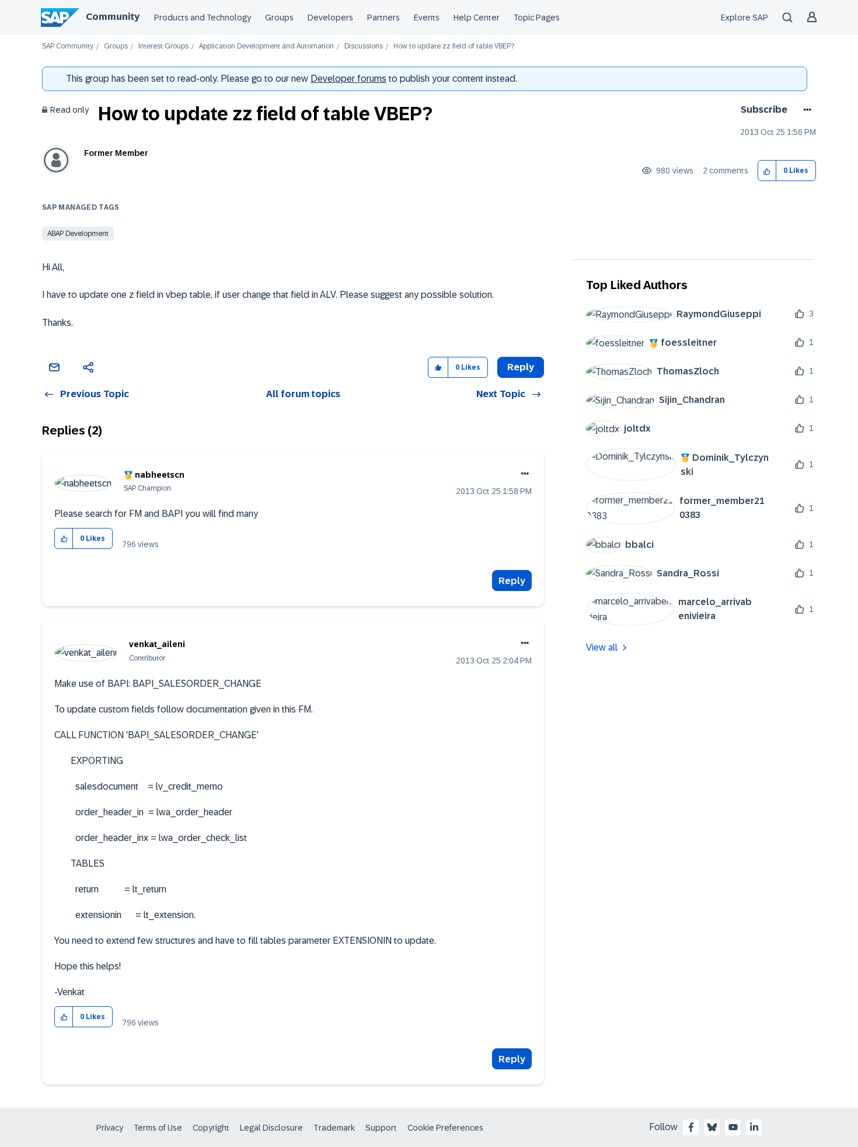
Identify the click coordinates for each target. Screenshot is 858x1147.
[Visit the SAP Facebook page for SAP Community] (691, 1127)
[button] (767, 171)
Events (427, 17)
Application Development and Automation (266, 46)
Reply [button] (520, 367)
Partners (383, 17)
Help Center (477, 17)
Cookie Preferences (445, 1127)
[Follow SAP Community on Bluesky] (712, 1127)
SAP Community (67, 46)
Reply (511, 581)
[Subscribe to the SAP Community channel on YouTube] (733, 1127)
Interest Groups (163, 46)
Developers (330, 17)
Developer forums (348, 79)
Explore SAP (744, 17)
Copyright (211, 1127)
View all (602, 647)
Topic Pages (537, 17)
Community (112, 17)
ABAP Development (78, 234)
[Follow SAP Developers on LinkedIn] (754, 1127)
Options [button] (805, 110)
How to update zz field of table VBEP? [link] (453, 46)
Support (381, 1127)
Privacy (109, 1127)
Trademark (334, 1127)
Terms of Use (158, 1127)
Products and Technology (202, 17)
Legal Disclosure (271, 1127)
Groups (279, 17)
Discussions (363, 46)
